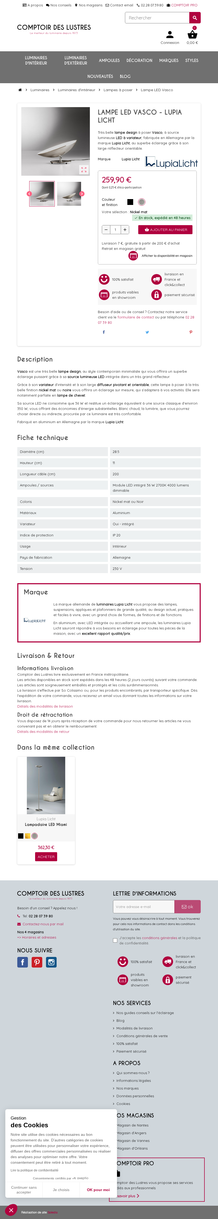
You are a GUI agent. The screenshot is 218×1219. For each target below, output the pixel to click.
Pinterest (37, 962)
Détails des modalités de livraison (45, 706)
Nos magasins (88, 5)
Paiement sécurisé (131, 1051)
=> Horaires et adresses (36, 937)
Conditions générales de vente (142, 1036)
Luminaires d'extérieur (75, 60)
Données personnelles (135, 1096)
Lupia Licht (46, 819)
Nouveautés (100, 76)
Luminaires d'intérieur (36, 60)
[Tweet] (147, 332)
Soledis (52, 1212)
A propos (35, 5)
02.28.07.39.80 (150, 5)
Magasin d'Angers (131, 1133)
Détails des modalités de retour (43, 731)
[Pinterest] (191, 332)
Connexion (170, 37)
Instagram (51, 962)
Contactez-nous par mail (43, 924)
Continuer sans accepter (24, 1189)
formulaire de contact (136, 317)
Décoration (139, 60)
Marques (168, 60)
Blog (125, 76)
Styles (191, 60)
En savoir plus (123, 1196)
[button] (11, 1210)
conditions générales (159, 938)
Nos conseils (60, 5)
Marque (104, 159)
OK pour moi (98, 1190)
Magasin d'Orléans (132, 1148)
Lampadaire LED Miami (46, 824)
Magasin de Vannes (132, 1140)
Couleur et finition (110, 202)
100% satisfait (127, 1043)
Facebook (22, 962)
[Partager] (104, 332)
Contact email (121, 5)
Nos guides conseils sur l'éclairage (145, 1013)
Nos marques (127, 1088)
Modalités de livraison (134, 1028)
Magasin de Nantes (132, 1125)
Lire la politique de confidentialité (34, 1170)
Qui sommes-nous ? (132, 1073)
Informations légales (133, 1080)
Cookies (123, 1104)
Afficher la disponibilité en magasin (167, 256)
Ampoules (109, 60)
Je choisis (61, 1190)
